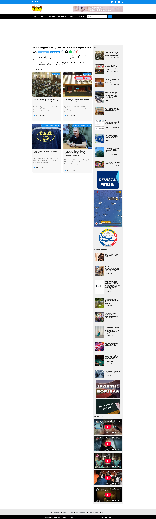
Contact (81, 16)
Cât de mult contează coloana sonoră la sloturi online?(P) (111, 344)
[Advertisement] (78, 31)
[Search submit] (110, 16)
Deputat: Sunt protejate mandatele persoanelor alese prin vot (112, 81)
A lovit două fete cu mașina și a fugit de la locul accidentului (111, 136)
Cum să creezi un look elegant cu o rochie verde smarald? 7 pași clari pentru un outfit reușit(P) (112, 330)
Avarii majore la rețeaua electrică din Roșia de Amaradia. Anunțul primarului (112, 150)
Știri (41, 16)
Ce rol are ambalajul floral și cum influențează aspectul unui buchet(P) (111, 315)
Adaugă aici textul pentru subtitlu (99, 55)
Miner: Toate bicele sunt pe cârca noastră (45, 151)
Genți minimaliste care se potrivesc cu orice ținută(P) (112, 255)
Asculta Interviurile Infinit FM (57, 16)
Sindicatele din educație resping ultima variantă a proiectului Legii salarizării (112, 123)
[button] (62, 51)
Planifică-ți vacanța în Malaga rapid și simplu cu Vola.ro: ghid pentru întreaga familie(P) (112, 269)
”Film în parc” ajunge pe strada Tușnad (112, 163)
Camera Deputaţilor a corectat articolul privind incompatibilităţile (112, 109)
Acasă (35, 16)
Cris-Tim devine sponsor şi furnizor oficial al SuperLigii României (77, 100)
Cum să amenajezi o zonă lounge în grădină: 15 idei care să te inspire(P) (112, 301)
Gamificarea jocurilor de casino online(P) (112, 372)
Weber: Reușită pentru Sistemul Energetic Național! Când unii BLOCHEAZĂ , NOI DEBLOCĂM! (112, 95)
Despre (71, 16)
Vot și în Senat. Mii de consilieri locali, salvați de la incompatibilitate (46, 100)
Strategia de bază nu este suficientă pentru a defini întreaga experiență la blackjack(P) (112, 358)
